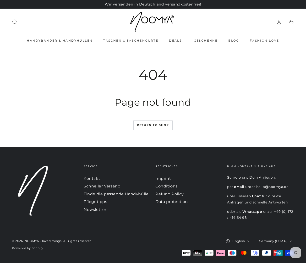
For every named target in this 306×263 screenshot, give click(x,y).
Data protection (171, 201)
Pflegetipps (95, 201)
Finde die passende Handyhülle (116, 194)
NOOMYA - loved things (43, 241)
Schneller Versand (102, 186)
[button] (14, 22)
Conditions (166, 186)
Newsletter (95, 209)
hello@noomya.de (272, 187)
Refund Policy (169, 194)
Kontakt (92, 178)
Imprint (163, 178)
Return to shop (153, 125)
